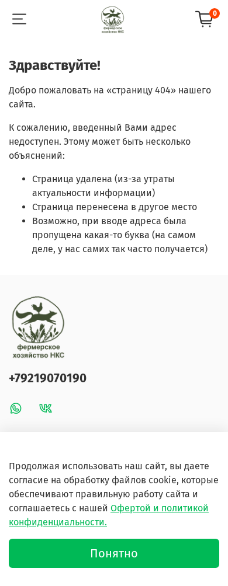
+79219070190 (48, 378)
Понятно (114, 553)
